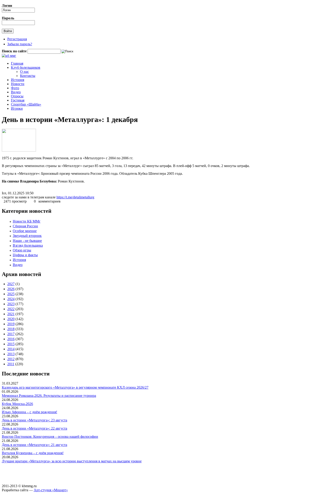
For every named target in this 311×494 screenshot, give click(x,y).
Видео (16, 92)
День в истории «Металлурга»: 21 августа (34, 445)
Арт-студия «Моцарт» (51, 490)
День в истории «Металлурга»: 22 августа (34, 428)
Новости (17, 84)
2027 (11, 284)
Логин (7, 6)
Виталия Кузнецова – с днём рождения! (33, 453)
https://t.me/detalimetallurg (75, 197)
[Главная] (9, 56)
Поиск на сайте (15, 51)
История (17, 80)
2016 (11, 339)
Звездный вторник (27, 236)
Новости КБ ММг (27, 221)
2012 (11, 359)
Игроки (17, 108)
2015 (11, 344)
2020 (11, 319)
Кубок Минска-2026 (17, 404)
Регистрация (17, 39)
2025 (11, 294)
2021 (11, 314)
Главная (17, 63)
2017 (11, 334)
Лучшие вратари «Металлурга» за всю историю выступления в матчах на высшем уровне (72, 461)
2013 (11, 354)
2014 (11, 349)
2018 (11, 329)
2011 (10, 364)
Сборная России (25, 226)
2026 (11, 289)
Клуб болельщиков (25, 67)
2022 (11, 309)
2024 (11, 299)
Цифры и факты (25, 255)
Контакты (27, 76)
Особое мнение (25, 231)
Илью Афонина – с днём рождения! (29, 412)
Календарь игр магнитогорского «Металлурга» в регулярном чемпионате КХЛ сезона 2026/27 (75, 387)
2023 (11, 304)
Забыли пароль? (19, 44)
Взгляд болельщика (28, 245)
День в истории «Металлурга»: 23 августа (34, 420)
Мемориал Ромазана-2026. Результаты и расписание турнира (49, 396)
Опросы (17, 96)
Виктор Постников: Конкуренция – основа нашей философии (50, 436)
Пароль (8, 18)
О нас (24, 71)
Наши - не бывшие (27, 241)
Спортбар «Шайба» (26, 104)
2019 (11, 324)
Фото (15, 88)
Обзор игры (22, 250)
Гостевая (17, 100)
